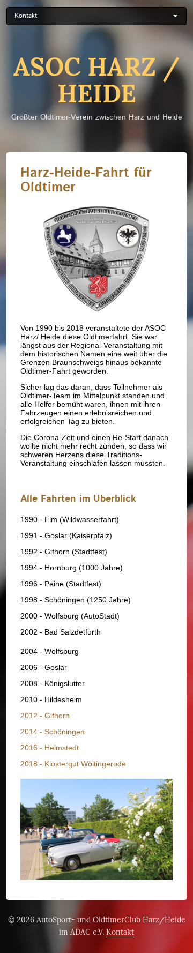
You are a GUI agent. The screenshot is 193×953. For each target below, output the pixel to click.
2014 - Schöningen (52, 731)
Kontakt (120, 932)
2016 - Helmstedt (49, 747)
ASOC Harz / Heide (96, 80)
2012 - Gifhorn (45, 715)
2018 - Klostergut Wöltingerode (73, 764)
